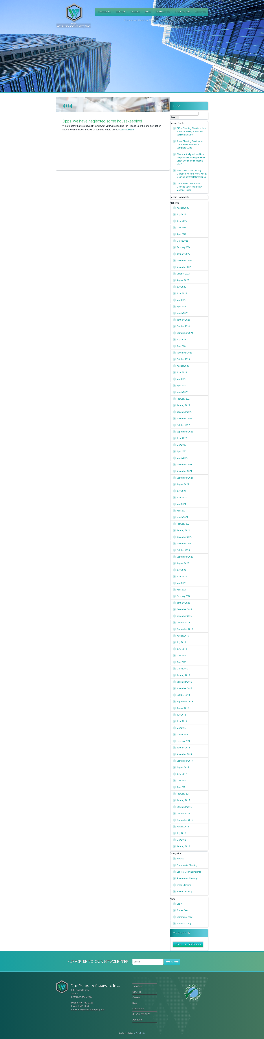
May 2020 (181, 583)
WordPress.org (184, 923)
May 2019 (181, 655)
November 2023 (184, 352)
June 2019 (182, 649)
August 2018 (183, 708)
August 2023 (183, 366)
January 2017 (183, 800)
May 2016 (181, 840)
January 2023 (183, 405)
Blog (148, 11)
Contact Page (126, 129)
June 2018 (182, 721)
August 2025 (183, 280)
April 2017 (181, 787)
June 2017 (182, 774)
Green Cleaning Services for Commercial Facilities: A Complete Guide (190, 144)
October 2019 (183, 622)
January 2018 (183, 747)
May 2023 (181, 379)
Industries (104, 11)
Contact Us (163, 11)
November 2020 (184, 543)
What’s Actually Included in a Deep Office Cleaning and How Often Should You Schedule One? (191, 159)
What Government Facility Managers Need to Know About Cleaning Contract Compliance (192, 173)
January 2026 (183, 254)
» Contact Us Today (188, 944)
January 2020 (183, 603)
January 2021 (183, 530)
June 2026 (182, 221)
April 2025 (181, 306)
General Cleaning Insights (189, 872)
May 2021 (181, 504)
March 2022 (182, 458)
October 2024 (183, 326)
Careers (135, 11)
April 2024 (181, 346)
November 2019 (184, 616)
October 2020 (183, 550)
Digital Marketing (126, 1033)
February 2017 (184, 794)
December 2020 (184, 537)
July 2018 (181, 715)
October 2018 (183, 695)
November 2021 (184, 471)
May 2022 (181, 445)
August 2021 (183, 484)
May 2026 (181, 227)
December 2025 (184, 260)
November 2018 (184, 688)
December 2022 (184, 412)
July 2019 (181, 642)
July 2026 (181, 214)
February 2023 (184, 399)
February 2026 (184, 247)
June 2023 (182, 372)
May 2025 (181, 300)
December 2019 (184, 609)
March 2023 (182, 392)
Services (120, 11)
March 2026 (182, 241)
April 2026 (181, 234)
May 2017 (181, 780)
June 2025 (182, 293)
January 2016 (183, 846)
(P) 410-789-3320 (182, 11)
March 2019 (182, 668)
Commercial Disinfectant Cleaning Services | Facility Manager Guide (189, 186)
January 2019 (183, 675)
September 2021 (185, 478)
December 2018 (184, 682)
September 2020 (185, 557)
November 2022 (184, 418)
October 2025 (183, 273)
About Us (200, 11)
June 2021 (182, 497)
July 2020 (181, 570)
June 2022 (182, 438)
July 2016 (181, 833)
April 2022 (181, 451)
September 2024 (185, 333)
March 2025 (182, 313)
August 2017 (183, 767)
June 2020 (182, 576)
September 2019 (185, 629)
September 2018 (185, 701)
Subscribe (172, 961)
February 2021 (184, 524)
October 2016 (183, 813)
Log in (179, 904)
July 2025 (181, 287)
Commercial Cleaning (187, 865)
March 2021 (182, 517)
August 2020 (183, 563)
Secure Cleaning (184, 891)
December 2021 (184, 464)
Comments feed (185, 917)
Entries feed (182, 910)
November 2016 (184, 807)
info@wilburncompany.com (91, 1009)
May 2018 (181, 728)
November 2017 (184, 754)
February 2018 (184, 741)
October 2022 (183, 425)
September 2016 (185, 820)
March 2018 (182, 734)
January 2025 (183, 320)
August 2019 (183, 636)
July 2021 (181, 491)
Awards (180, 858)
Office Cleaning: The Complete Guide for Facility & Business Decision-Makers (191, 131)
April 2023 (181, 385)
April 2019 (181, 662)
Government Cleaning (187, 878)
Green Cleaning (184, 885)
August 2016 (183, 826)
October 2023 (183, 359)
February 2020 (184, 596)
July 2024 (181, 339)
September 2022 (185, 431)
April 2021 (181, 510)
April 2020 (181, 589)
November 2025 (184, 267)
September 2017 (185, 761)
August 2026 (183, 208)
